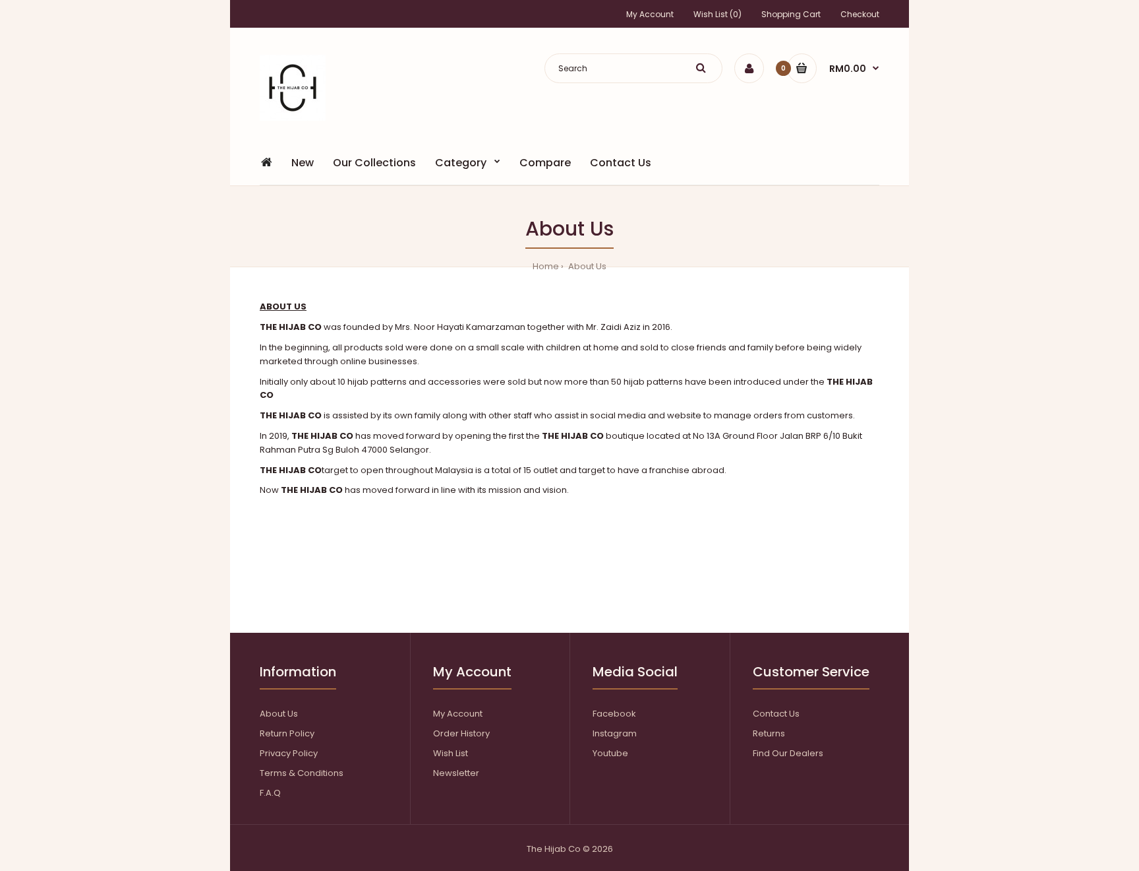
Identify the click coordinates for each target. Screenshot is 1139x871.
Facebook (614, 713)
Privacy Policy (289, 753)
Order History (461, 733)
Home (546, 266)
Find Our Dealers (788, 753)
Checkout (859, 14)
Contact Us (776, 713)
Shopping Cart (791, 14)
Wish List (450, 753)
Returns (769, 733)
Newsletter (456, 773)
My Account (650, 14)
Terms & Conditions (301, 773)
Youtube (610, 753)
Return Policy (287, 733)
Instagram (615, 733)
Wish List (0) (717, 14)
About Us (586, 266)
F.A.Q (270, 793)
